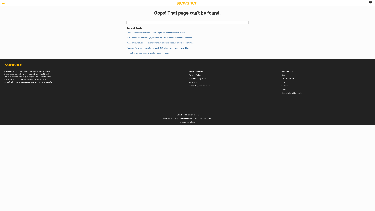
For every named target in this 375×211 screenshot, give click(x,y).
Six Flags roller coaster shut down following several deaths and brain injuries (155, 33)
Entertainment (287, 79)
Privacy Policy (195, 75)
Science (284, 86)
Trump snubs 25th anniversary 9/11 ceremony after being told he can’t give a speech (159, 38)
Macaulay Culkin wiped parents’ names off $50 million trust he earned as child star (158, 48)
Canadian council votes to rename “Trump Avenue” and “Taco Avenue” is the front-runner (160, 43)
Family (284, 82)
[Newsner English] (187, 3)
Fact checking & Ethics (199, 79)
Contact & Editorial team (200, 86)
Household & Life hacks (291, 93)
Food (283, 89)
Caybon (208, 118)
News (283, 75)
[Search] (247, 22)
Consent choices (187, 122)
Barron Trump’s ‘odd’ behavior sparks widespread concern (148, 53)
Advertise (193, 82)
